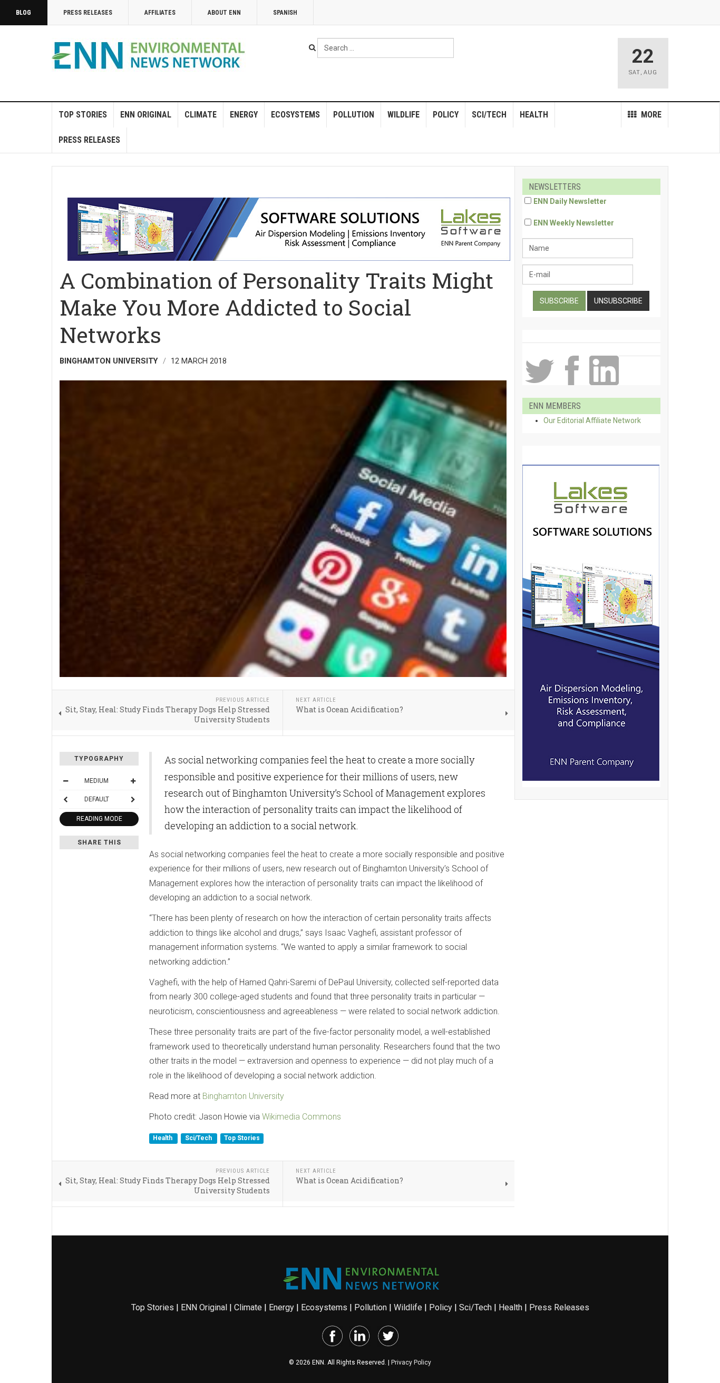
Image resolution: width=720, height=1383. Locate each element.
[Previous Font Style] (65, 799)
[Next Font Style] (133, 799)
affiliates (160, 12)
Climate (200, 115)
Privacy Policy (411, 1362)
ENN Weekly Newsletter (573, 223)
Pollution (353, 115)
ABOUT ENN (224, 12)
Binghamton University (243, 1096)
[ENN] (151, 55)
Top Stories (83, 115)
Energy (244, 115)
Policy (446, 115)
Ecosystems (295, 115)
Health (534, 115)
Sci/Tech (489, 115)
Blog (23, 12)
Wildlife (403, 115)
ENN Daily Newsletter (570, 201)
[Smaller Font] (65, 781)
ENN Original (145, 115)
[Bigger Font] (133, 781)
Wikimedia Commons (301, 1117)
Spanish (285, 12)
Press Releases (87, 12)
